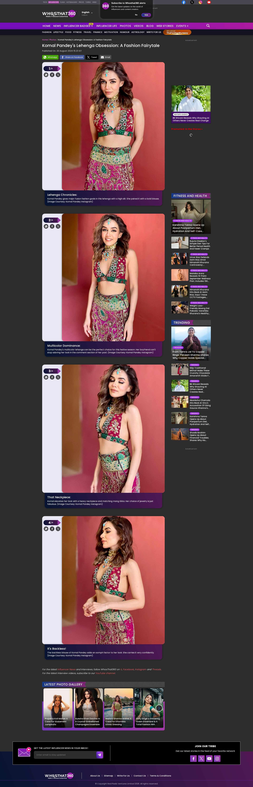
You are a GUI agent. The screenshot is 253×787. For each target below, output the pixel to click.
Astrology (138, 32)
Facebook (128, 669)
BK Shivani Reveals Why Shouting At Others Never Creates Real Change (191, 119)
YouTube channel (105, 673)
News (57, 26)
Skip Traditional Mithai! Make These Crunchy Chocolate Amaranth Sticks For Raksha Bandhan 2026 (200, 372)
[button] (159, 708)
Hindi (94, 2)
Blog (150, 26)
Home (46, 26)
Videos (138, 26)
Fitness (77, 32)
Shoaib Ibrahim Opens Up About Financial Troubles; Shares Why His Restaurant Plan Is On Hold (199, 436)
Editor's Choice (181, 114)
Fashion (46, 32)
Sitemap (108, 775)
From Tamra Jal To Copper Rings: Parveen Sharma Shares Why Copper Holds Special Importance (191, 354)
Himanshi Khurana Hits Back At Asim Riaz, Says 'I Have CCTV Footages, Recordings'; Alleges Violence (200, 293)
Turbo (88, 2)
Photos (125, 26)
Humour (124, 32)
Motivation (111, 32)
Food (68, 32)
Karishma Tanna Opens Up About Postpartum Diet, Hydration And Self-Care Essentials (188, 228)
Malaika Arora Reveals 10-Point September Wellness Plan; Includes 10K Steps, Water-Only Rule (200, 277)
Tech (45, 2)
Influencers (54, 2)
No (136, 15)
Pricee (81, 2)
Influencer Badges (77, 25)
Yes (146, 15)
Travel (87, 32)
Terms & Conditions (160, 775)
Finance (97, 32)
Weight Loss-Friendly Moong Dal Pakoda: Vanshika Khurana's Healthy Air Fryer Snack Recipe (199, 309)
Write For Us (154, 32)
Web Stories (164, 26)
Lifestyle (58, 32)
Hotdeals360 (71, 2)
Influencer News (66, 669)
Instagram (140, 669)
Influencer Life (106, 26)
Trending (182, 322)
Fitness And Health (190, 196)
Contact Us (140, 775)
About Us (95, 775)
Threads (156, 669)
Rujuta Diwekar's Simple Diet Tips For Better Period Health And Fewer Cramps (200, 245)
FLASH (62, 2)
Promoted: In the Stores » (187, 129)
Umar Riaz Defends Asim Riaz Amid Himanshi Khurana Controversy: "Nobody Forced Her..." (199, 261)
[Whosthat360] (59, 13)
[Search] (208, 26)
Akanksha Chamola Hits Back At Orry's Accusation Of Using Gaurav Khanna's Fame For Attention (200, 404)
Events (181, 26)
